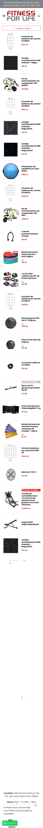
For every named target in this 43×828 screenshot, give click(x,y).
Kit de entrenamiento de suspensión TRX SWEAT (30, 82)
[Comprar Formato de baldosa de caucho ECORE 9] (10, 106)
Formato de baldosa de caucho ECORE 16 (31, 190)
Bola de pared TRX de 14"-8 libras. (30, 319)
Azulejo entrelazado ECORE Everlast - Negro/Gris (31, 125)
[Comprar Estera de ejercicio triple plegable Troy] (10, 409)
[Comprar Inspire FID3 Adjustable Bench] (10, 524)
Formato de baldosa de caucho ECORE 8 (31, 38)
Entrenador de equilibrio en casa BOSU (30, 168)
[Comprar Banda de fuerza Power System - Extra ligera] (10, 257)
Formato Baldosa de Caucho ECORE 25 (30, 450)
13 (24, 560)
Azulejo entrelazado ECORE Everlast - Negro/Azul (31, 147)
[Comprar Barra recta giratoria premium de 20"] (10, 387)
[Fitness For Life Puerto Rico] (21, 15)
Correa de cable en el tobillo (31, 363)
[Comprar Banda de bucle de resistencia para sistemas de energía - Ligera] (10, 431)
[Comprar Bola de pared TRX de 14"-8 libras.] (10, 323)
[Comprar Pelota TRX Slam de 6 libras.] (10, 344)
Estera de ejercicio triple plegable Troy (31, 407)
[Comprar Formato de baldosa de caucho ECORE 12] (10, 301)
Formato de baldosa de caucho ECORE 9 (31, 103)
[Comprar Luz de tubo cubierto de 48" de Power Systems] (10, 279)
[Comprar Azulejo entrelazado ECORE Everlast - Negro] (10, 63)
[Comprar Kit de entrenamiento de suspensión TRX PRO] (10, 214)
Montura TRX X (29, 472)
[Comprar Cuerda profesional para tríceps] (10, 236)
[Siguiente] (31, 561)
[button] (39, 15)
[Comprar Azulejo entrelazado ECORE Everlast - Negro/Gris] (10, 127)
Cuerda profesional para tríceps (30, 233)
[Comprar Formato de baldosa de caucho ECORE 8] (10, 41)
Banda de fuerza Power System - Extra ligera (30, 254)
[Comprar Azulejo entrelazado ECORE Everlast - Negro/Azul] (10, 149)
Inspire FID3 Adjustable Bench (30, 523)
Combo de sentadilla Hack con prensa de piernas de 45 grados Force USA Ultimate (30, 499)
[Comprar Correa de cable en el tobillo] (10, 366)
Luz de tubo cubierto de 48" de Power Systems (30, 275)
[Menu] (3, 15)
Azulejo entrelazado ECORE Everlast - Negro (31, 60)
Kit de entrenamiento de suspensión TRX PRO (30, 212)
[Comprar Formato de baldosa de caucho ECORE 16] (10, 193)
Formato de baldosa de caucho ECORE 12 (31, 298)
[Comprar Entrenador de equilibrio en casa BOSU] (10, 171)
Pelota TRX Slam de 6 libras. (31, 340)
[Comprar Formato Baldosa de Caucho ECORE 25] (10, 453)
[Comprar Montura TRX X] (10, 474)
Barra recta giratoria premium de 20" (31, 387)
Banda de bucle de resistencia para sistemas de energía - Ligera (31, 427)
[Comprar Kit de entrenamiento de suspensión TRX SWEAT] (10, 84)
